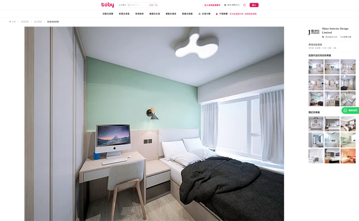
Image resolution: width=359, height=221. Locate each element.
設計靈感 (38, 21)
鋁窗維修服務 (251, 14)
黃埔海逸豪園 (53, 21)
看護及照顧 (187, 14)
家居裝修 (139, 14)
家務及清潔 (124, 14)
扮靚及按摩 (108, 14)
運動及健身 (171, 14)
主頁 (14, 22)
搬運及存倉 (154, 14)
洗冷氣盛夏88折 (236, 14)
